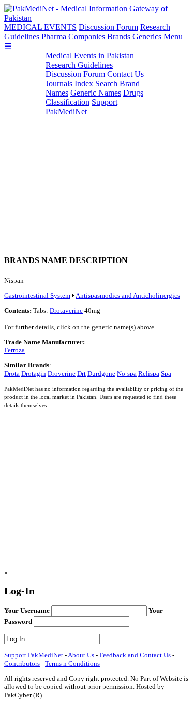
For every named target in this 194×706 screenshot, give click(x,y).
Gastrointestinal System (37, 295)
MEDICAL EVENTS (40, 27)
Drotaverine (66, 310)
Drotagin (33, 373)
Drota (12, 373)
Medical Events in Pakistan (90, 55)
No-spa (127, 373)
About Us (81, 655)
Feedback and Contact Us (135, 655)
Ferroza (14, 350)
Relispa (148, 373)
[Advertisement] (97, 148)
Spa (166, 373)
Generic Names (95, 92)
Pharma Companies (73, 36)
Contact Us (125, 74)
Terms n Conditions (72, 663)
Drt (81, 373)
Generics (146, 36)
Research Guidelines (79, 64)
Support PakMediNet (81, 107)
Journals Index (69, 83)
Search (106, 83)
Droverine (62, 373)
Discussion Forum (108, 27)
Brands (118, 36)
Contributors (22, 663)
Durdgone (101, 373)
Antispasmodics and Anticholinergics (128, 295)
